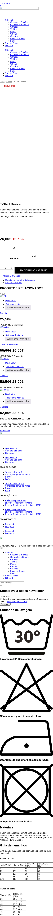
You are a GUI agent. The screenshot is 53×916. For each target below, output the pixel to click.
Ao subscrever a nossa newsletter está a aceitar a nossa (24, 600)
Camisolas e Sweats (19, 24)
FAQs (7, 479)
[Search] (1, 585)
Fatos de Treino (17, 38)
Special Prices (11, 43)
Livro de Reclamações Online (18, 503)
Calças (13, 34)
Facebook (9, 524)
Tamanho (14, 258)
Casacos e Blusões (19, 22)
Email (3, 596)
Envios (8, 477)
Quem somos (11, 448)
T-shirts (13, 29)
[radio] (43, 248)
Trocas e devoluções (14, 472)
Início (2, 82)
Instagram (9, 527)
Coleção (9, 20)
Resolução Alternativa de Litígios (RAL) (23, 505)
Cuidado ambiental (14, 451)
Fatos (12, 41)
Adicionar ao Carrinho (34, 270)
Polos (13, 31)
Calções (14, 36)
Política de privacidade (15, 500)
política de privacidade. (16, 602)
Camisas (14, 27)
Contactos (9, 453)
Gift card (9, 45)
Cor (14, 248)
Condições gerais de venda (17, 474)
